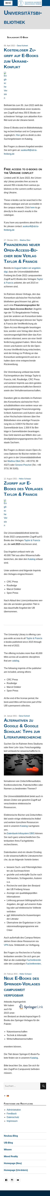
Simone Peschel (23, 465)
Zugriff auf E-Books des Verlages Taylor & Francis (23, 488)
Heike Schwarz (25, 479)
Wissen (8, 1149)
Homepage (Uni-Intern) (16, 1170)
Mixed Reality (11, 1156)
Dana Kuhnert (22, 46)
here (32, 207)
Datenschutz (13, 1117)
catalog (15, 660)
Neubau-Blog (11, 1136)
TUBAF (30, 3)
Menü (8, 3)
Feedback (12, 1113)
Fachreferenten (33, 963)
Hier (18, 135)
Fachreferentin (34, 960)
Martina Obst (25, 240)
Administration (14, 1110)
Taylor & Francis (32, 540)
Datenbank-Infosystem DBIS (21, 833)
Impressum (12, 1121)
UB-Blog (8, 1143)
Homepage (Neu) (13, 1163)
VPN (6, 945)
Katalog (31, 559)
